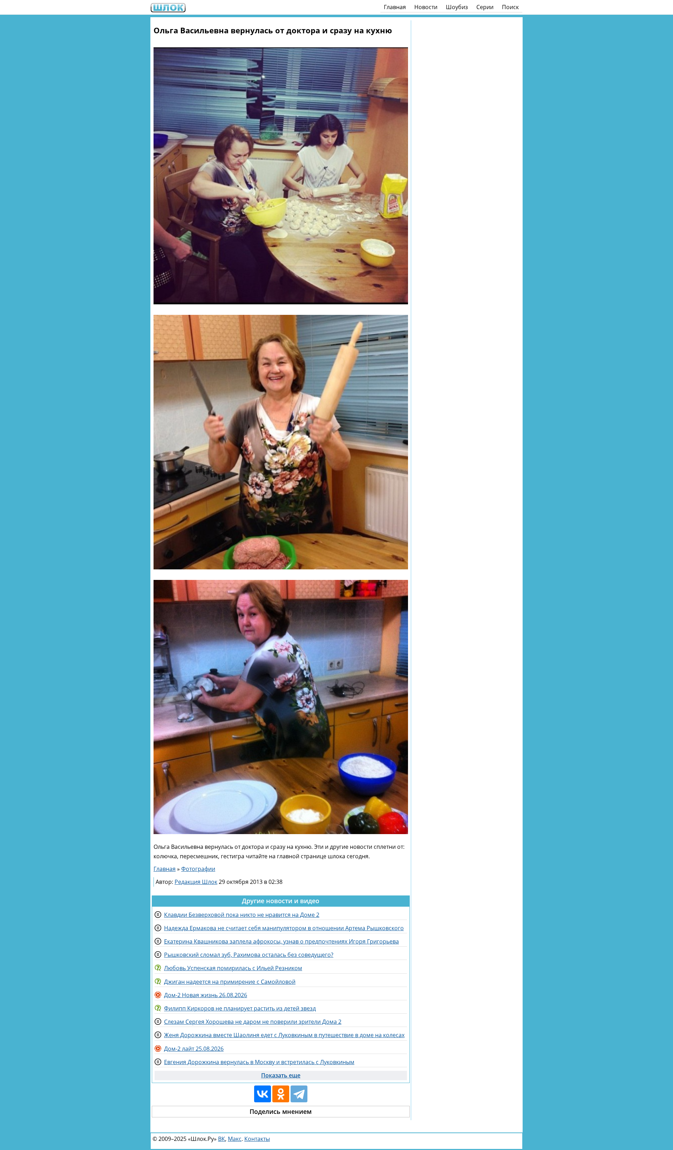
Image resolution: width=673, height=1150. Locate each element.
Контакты (257, 1139)
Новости (425, 7)
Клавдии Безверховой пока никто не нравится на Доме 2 (241, 915)
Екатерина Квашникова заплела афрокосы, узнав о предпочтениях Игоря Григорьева (281, 941)
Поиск (510, 7)
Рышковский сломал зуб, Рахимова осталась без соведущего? (248, 955)
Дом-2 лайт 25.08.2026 (194, 1049)
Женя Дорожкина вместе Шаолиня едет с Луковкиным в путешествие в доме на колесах (284, 1035)
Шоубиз (457, 7)
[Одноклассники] (280, 1093)
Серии (485, 7)
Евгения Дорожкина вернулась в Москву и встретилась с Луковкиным (259, 1062)
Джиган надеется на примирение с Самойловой (229, 982)
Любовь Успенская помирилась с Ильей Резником (233, 968)
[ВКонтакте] (262, 1093)
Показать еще (280, 1075)
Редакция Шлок (196, 882)
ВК (221, 1139)
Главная (395, 7)
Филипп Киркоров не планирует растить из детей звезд (240, 1008)
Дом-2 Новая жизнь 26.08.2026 (205, 995)
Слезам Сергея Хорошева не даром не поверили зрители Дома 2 (252, 1022)
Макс (235, 1139)
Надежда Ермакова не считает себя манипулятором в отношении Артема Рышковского (284, 928)
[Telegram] (299, 1093)
